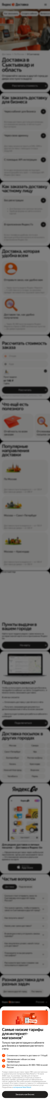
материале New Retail (22, 1087)
